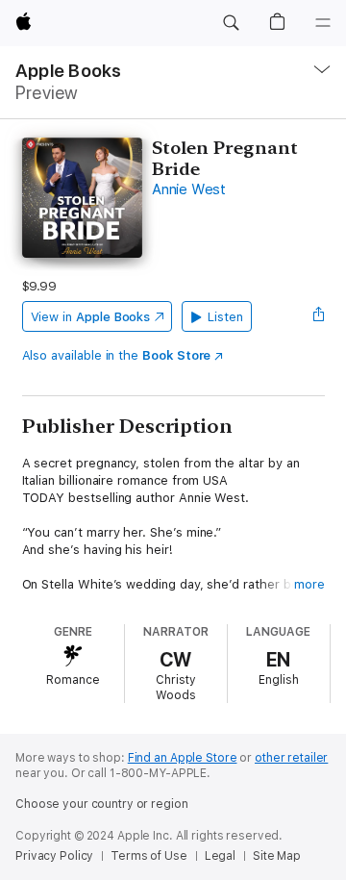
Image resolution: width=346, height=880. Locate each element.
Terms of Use (149, 856)
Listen (225, 317)
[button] (231, 23)
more (309, 584)
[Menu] (323, 23)
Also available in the (116, 355)
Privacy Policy (54, 856)
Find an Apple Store (182, 758)
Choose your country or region (101, 804)
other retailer (291, 758)
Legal (220, 856)
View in (91, 317)
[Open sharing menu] (318, 316)
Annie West (189, 189)
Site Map (277, 856)
